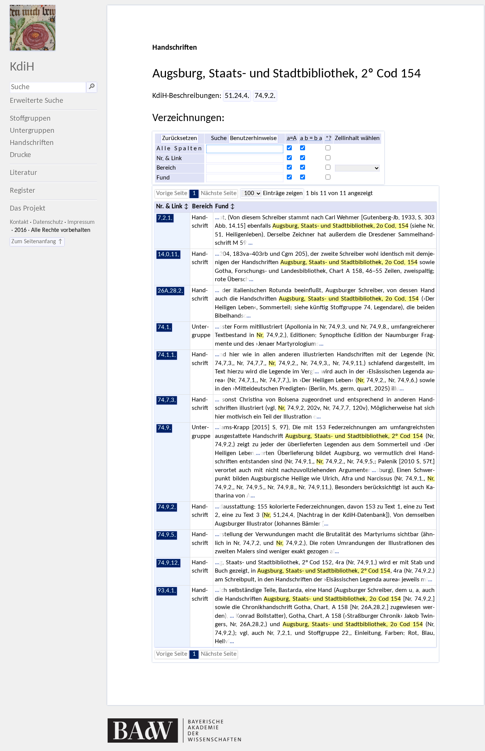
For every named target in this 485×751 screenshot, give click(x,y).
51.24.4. (237, 96)
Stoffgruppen (30, 119)
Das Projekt (27, 209)
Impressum (81, 222)
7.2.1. (165, 218)
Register (22, 191)
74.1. (164, 327)
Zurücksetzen (179, 138)
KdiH (22, 67)
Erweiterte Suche (36, 101)
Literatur (23, 173)
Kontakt (19, 222)
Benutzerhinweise (253, 138)
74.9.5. (167, 535)
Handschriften (32, 143)
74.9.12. (168, 563)
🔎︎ (91, 87)
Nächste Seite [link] (218, 194)
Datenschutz (48, 222)
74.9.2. (265, 96)
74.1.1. (167, 355)
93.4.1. (167, 591)
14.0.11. (168, 255)
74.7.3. (167, 400)
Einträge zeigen (282, 194)
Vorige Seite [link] (171, 194)
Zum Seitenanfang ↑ (37, 242)
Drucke (20, 155)
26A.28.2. (170, 291)
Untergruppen (32, 131)
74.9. (164, 428)
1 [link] (194, 194)
